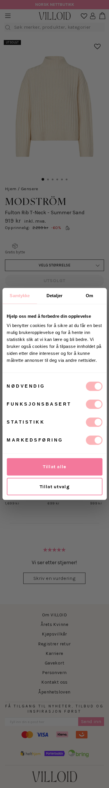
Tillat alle (54, 466)
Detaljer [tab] (54, 295)
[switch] (94, 404)
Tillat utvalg (54, 486)
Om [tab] (89, 295)
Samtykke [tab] (20, 295)
